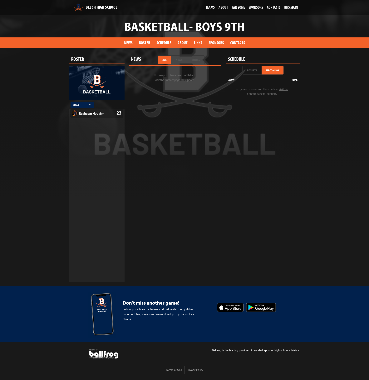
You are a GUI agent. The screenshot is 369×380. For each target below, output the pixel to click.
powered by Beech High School (103, 354)
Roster (144, 42)
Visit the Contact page (167, 80)
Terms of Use (174, 369)
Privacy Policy (195, 369)
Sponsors (216, 42)
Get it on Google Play (261, 307)
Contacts (237, 42)
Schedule (163, 42)
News (128, 42)
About (183, 42)
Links (198, 42)
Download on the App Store (230, 307)
